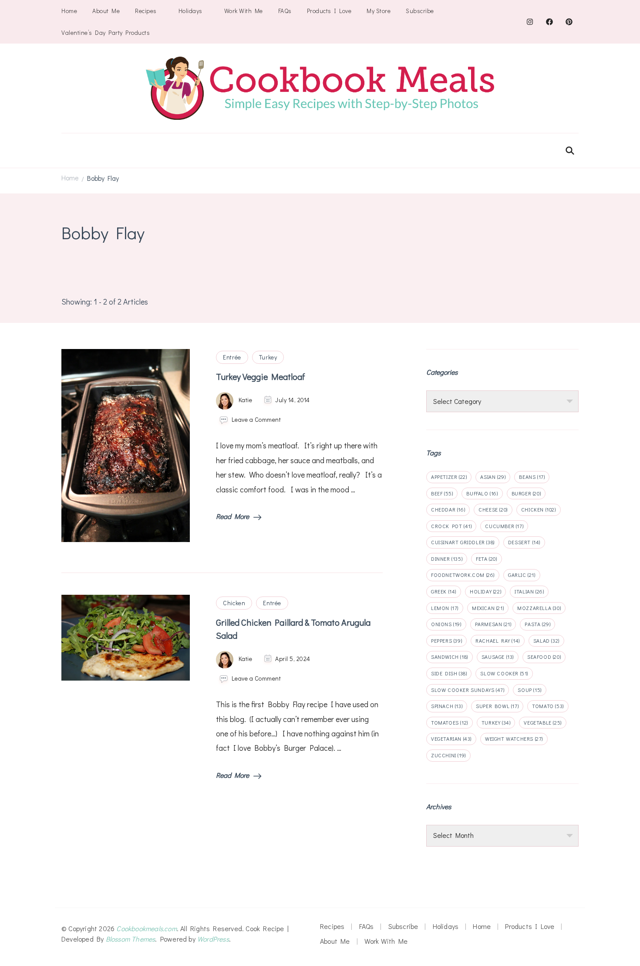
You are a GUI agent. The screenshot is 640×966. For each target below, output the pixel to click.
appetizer (449, 476)
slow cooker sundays (467, 689)
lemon (444, 607)
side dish (449, 673)
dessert (524, 542)
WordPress (213, 938)
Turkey (268, 357)
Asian (492, 476)
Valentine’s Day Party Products (105, 32)
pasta (537, 623)
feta (486, 558)
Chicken (234, 603)
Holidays (190, 11)
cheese (493, 509)
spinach (446, 705)
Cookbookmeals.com (146, 928)
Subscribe (420, 11)
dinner (446, 558)
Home (69, 11)
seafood (544, 656)
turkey (496, 722)
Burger (526, 493)
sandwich (449, 656)
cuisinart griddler (463, 542)
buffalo (482, 493)
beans (532, 476)
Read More (232, 516)
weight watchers (514, 738)
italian (529, 591)
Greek (443, 591)
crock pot (451, 525)
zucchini (448, 755)
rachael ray (497, 640)
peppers (446, 640)
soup (529, 689)
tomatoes (449, 722)
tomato (548, 705)
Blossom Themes (130, 938)
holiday (485, 591)
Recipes (146, 11)
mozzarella (539, 607)
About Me (106, 11)
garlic (522, 574)
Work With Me (243, 11)
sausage (498, 656)
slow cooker (504, 673)
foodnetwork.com (463, 574)
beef (442, 493)
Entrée (232, 357)
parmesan (493, 623)
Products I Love (329, 11)
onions (446, 623)
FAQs (285, 11)
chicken (538, 509)
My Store (379, 11)
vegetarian (451, 738)
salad (546, 640)
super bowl (497, 705)
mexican (488, 607)
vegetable (542, 722)
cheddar (448, 509)
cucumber (504, 525)
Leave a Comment (256, 419)
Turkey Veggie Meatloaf (260, 376)
